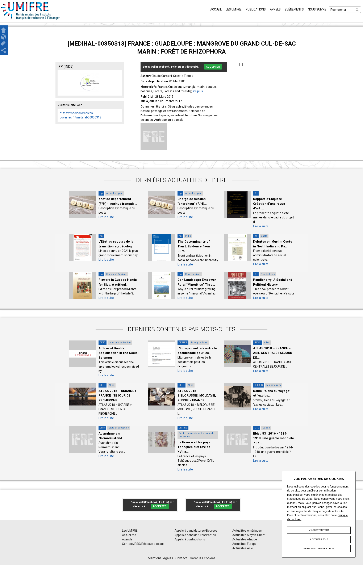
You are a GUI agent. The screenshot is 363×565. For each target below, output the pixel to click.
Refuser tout (319, 539)
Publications (256, 9)
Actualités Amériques (247, 530)
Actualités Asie (242, 548)
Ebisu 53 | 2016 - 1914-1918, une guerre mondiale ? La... (273, 438)
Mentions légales (160, 558)
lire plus (198, 91)
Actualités (129, 535)
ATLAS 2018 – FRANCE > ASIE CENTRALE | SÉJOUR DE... (272, 353)
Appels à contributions (190, 539)
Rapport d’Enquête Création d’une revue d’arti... (269, 203)
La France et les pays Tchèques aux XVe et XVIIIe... (194, 447)
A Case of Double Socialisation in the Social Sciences (118, 353)
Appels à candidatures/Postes (195, 535)
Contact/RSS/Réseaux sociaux (143, 543)
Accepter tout (320, 530)
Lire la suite (106, 217)
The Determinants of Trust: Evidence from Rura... (194, 246)
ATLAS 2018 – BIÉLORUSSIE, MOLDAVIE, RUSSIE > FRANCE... (197, 395)
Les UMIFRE (234, 9)
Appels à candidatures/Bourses (196, 530)
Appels (275, 9)
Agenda (127, 539)
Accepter (213, 66)
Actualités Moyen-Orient (249, 535)
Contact (181, 558)
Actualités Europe (244, 543)
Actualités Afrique (244, 539)
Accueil (216, 9)
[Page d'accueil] (30, 19)
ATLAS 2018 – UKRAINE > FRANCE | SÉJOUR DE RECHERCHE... (118, 395)
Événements (294, 9)
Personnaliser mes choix (319, 548)
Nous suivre (317, 9)
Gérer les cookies (203, 558)
